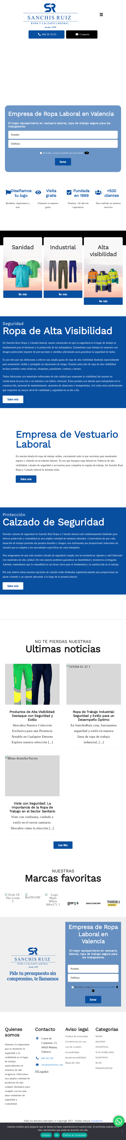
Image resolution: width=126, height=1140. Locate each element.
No (56, 1135)
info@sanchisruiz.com (52, 1065)
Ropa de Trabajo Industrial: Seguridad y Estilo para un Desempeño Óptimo (94, 716)
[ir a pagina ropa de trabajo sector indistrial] (63, 267)
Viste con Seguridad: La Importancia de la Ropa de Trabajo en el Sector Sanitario (32, 807)
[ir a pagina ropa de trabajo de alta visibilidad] (103, 271)
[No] (122, 1131)
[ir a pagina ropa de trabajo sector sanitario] (22, 267)
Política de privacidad (74, 1135)
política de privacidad (72, 153)
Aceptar (46, 1135)
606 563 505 (47, 1058)
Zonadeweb (97, 1121)
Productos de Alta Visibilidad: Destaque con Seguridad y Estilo (32, 716)
